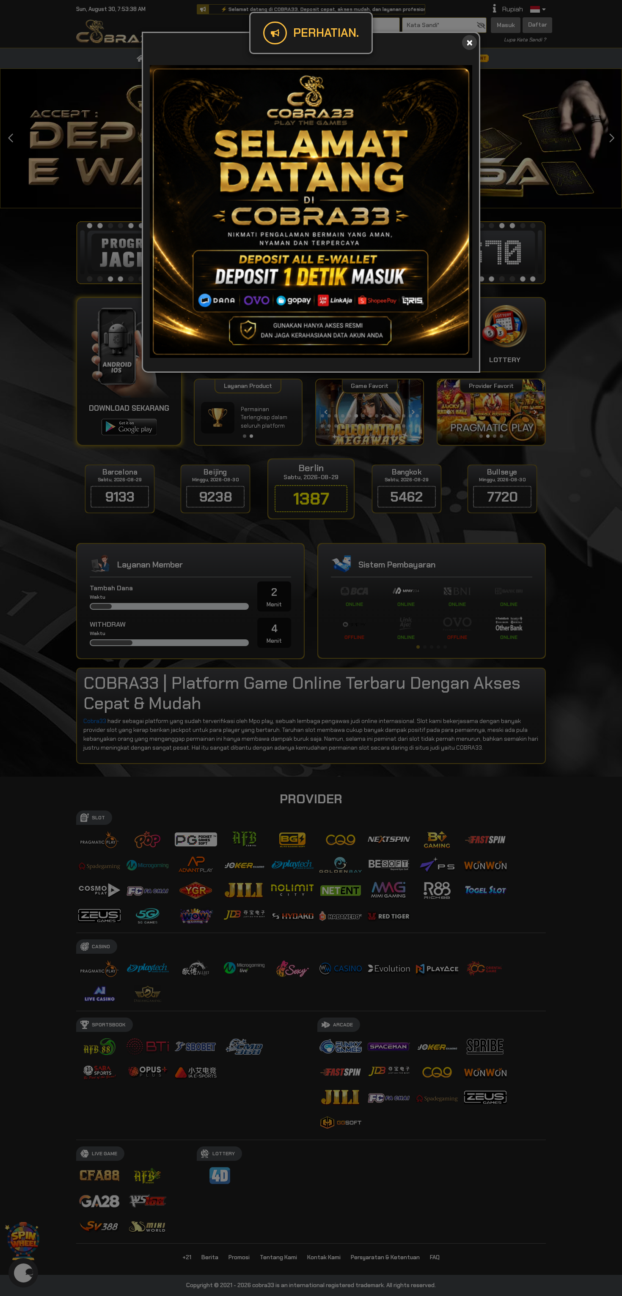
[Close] (469, 42)
